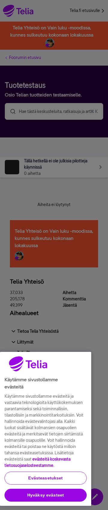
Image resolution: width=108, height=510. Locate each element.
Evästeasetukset (45, 478)
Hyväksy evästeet (45, 495)
